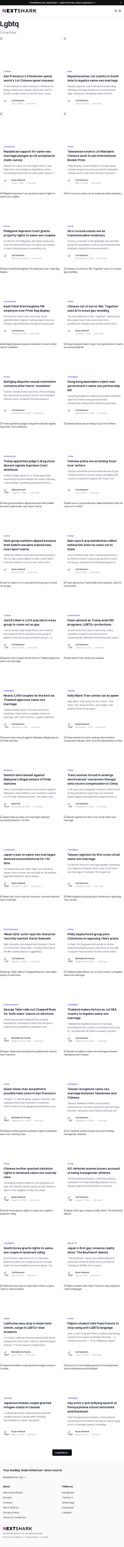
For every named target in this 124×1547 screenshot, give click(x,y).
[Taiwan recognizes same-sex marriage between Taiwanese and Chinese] (94, 1064)
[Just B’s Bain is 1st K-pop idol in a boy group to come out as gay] (30, 595)
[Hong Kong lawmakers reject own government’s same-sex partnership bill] (94, 357)
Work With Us (11, 1507)
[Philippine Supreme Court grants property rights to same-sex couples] (30, 206)
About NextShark (13, 1492)
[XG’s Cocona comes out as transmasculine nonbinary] (94, 206)
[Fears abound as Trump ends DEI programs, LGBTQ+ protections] (94, 595)
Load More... (62, 1452)
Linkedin (67, 1512)
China (70, 301)
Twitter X (67, 1497)
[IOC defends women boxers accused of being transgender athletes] (94, 1144)
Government (10, 301)
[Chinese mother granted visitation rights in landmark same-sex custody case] (30, 1144)
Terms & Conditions (14, 1517)
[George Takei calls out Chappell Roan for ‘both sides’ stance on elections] (30, 984)
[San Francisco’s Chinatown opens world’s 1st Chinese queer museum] (30, 51)
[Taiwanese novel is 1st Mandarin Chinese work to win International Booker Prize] (94, 126)
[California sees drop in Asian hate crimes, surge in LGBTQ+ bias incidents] (30, 1298)
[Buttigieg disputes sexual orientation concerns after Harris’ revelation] (30, 357)
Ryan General (18, 180)
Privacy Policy (11, 1512)
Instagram (68, 1492)
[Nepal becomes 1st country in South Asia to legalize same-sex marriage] (94, 51)
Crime (7, 1084)
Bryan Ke (15, 803)
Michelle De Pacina (84, 958)
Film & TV (72, 1243)
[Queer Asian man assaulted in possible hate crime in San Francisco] (30, 1064)
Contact (8, 1502)
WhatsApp (68, 1502)
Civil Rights (72, 376)
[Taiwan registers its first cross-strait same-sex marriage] (94, 830)
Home (70, 146)
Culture (7, 71)
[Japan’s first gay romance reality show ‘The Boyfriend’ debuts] (94, 1223)
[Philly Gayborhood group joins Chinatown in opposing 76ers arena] (94, 909)
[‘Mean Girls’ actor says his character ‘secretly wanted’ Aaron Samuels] (30, 909)
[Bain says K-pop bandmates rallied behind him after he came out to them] (94, 516)
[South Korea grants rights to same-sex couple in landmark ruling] (30, 1223)
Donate (7, 1497)
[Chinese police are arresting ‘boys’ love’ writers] (94, 436)
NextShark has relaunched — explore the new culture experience (62, 2)
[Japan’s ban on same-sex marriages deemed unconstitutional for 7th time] (30, 830)
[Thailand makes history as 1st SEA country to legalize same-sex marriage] (94, 984)
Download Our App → (14, 1477)
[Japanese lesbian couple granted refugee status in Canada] (30, 1378)
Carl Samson (17, 100)
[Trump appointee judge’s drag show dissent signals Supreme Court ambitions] (30, 436)
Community (9, 146)
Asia (69, 71)
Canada (8, 1398)
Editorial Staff (18, 489)
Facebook (67, 1507)
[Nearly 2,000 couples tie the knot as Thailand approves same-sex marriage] (30, 671)
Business (8, 770)
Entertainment (11, 929)
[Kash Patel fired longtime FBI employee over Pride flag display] (30, 281)
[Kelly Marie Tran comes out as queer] (94, 671)
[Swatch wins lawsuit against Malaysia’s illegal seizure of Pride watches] (30, 750)
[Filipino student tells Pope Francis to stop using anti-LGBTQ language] (94, 1298)
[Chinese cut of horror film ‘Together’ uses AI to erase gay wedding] (94, 281)
